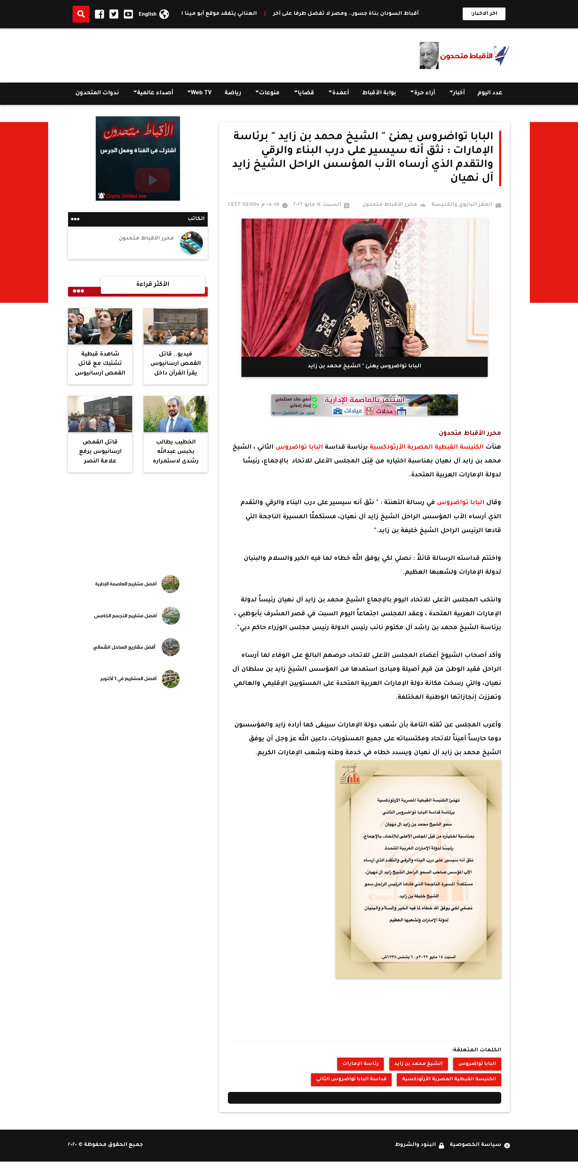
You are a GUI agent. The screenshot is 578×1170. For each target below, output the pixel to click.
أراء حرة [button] (424, 93)
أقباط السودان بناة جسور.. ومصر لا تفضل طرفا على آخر (425, 14)
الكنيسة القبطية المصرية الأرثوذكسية (427, 447)
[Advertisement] (177, 53)
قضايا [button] (306, 93)
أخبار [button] (459, 93)
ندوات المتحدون (97, 93)
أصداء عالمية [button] (155, 93)
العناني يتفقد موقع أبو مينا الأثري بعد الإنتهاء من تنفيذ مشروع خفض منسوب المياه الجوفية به (209, 14)
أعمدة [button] (340, 93)
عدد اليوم (489, 93)
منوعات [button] (269, 93)
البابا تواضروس (298, 447)
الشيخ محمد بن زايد (418, 1064)
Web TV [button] (201, 93)
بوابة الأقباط (379, 93)
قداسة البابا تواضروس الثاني (351, 1079)
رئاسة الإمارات (360, 1064)
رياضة (233, 93)
